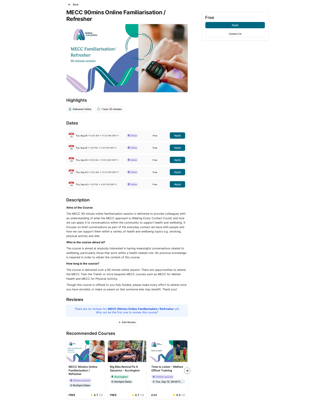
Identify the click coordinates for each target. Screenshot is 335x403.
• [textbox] (97, 135)
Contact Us (235, 33)
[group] (168, 369)
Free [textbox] (155, 135)
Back (76, 4)
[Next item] (187, 371)
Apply (235, 25)
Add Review (129, 322)
